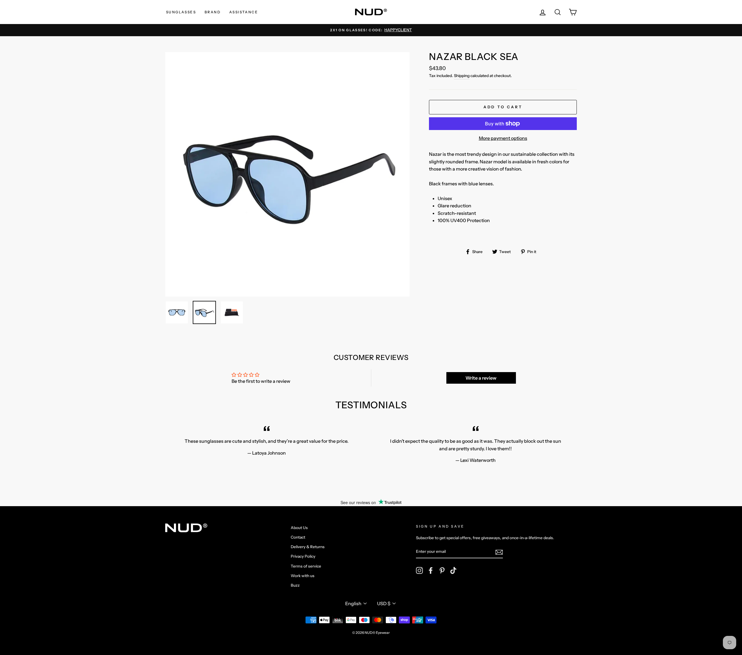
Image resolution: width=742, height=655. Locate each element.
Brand (213, 12)
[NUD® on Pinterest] (442, 570)
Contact (298, 537)
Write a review (481, 378)
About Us (299, 527)
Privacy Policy (303, 556)
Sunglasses (181, 12)
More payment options (503, 138)
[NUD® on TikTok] (453, 570)
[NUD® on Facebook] (430, 570)
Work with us (302, 575)
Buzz (295, 585)
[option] (371, 30)
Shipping (462, 75)
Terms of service (306, 566)
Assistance (243, 12)
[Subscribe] (499, 552)
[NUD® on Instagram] (419, 570)
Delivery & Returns (308, 546)
